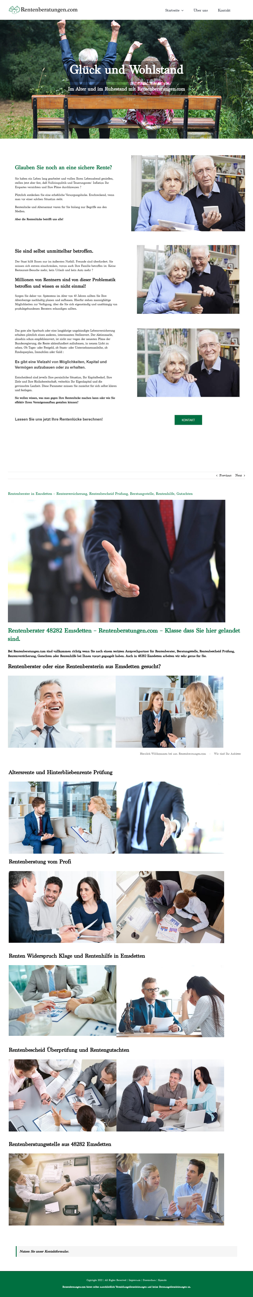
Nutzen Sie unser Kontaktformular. (44, 1251)
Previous (225, 475)
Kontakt (162, 1280)
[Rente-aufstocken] (188, 323)
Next (238, 475)
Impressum (134, 1280)
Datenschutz (149, 1280)
